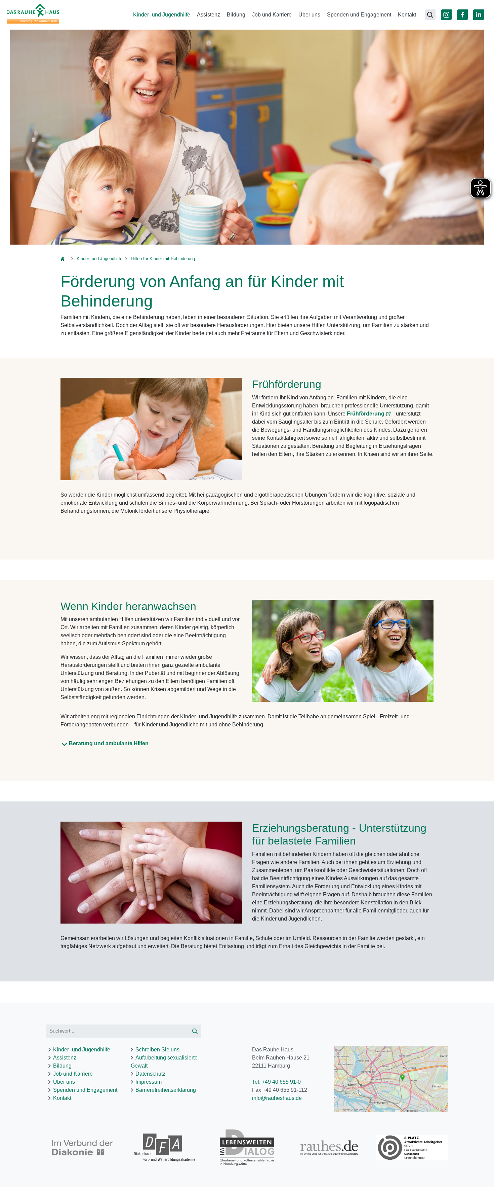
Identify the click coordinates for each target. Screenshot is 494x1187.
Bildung (236, 14)
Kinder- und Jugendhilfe (161, 14)
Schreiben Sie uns (157, 1049)
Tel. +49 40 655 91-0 (276, 1082)
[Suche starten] (195, 1031)
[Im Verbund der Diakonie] (82, 1147)
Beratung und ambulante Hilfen (109, 743)
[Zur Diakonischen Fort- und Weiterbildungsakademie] (165, 1148)
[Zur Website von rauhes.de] (329, 1147)
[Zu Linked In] (478, 14)
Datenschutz (150, 1074)
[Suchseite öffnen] (430, 14)
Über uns (309, 14)
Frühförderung (365, 414)
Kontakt (407, 14)
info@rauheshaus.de (277, 1098)
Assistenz (208, 14)
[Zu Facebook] (462, 14)
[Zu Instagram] (446, 14)
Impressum (148, 1082)
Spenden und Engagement (359, 14)
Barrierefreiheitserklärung (165, 1090)
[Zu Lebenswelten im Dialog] (247, 1147)
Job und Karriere (272, 14)
